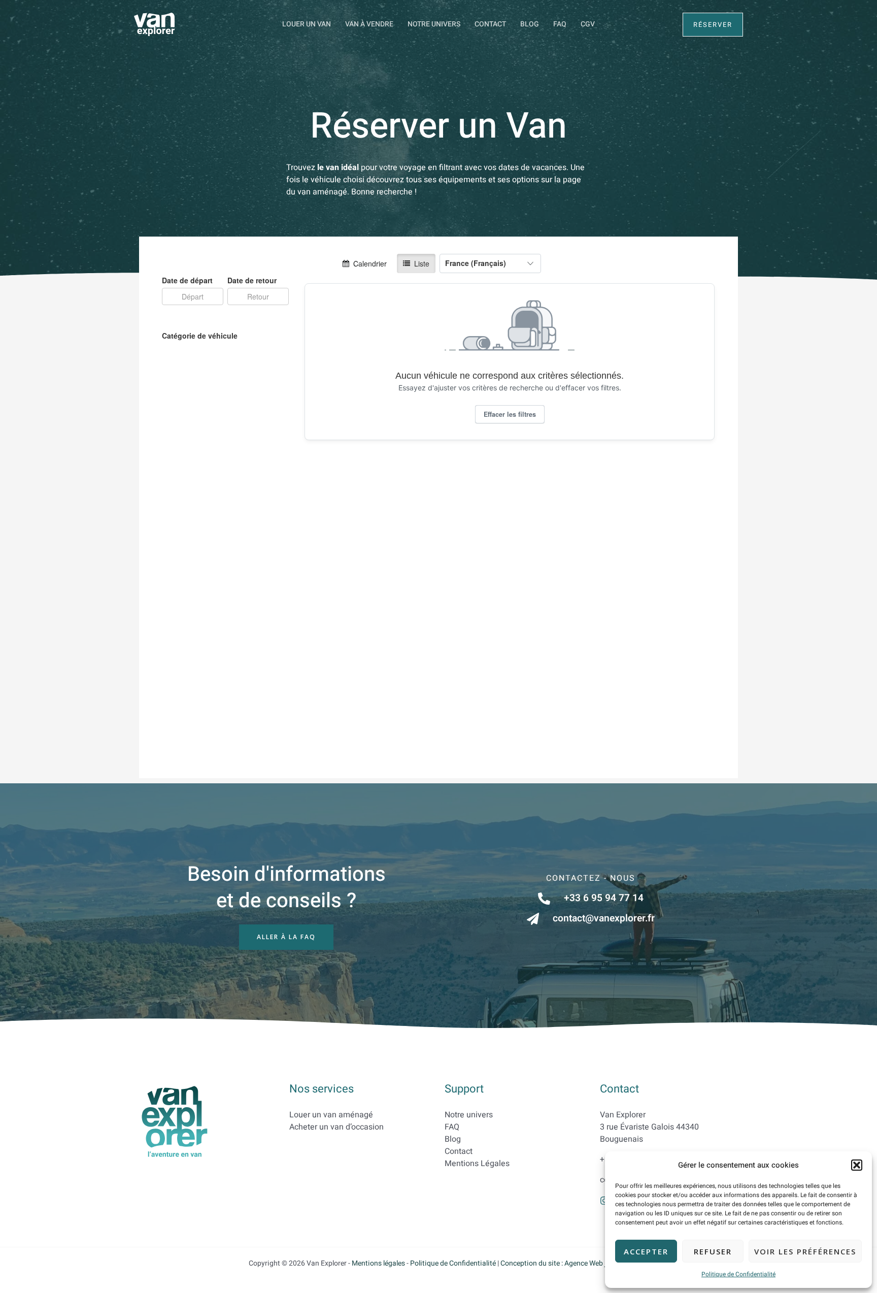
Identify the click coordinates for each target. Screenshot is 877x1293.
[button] (857, 1165)
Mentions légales (378, 1263)
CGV (588, 24)
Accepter (646, 1251)
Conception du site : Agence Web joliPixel (564, 1263)
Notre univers (434, 24)
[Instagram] (604, 1200)
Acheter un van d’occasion (336, 1127)
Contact (490, 24)
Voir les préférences (805, 1251)
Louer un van (306, 24)
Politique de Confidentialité (738, 1274)
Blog (529, 24)
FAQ (559, 24)
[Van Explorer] (154, 24)
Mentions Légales (477, 1163)
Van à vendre (369, 24)
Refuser (713, 1251)
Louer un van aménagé (331, 1115)
